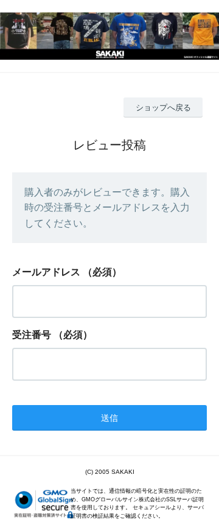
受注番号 (31, 335)
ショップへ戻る (163, 107)
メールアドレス (46, 272)
